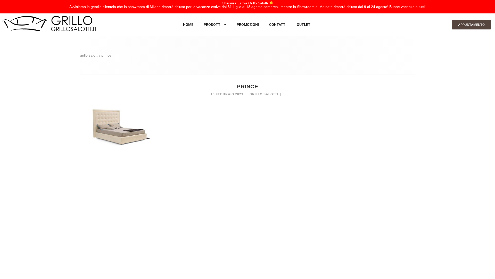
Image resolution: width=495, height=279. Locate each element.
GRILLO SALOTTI (89, 55)
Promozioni (248, 24)
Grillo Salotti (264, 94)
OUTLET (303, 24)
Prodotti (212, 24)
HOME (188, 24)
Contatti (277, 24)
